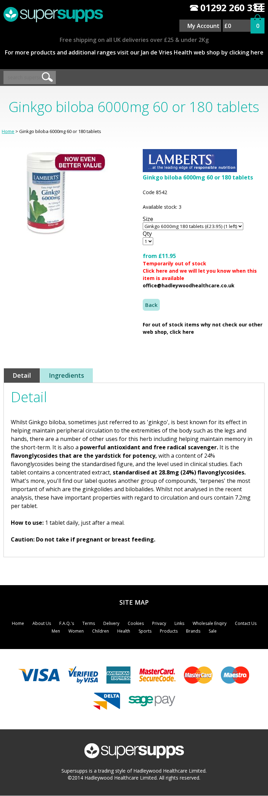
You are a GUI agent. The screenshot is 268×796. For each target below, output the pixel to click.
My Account (203, 26)
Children (100, 631)
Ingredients (66, 375)
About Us (41, 623)
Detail (22, 375)
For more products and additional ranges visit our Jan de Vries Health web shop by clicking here (134, 52)
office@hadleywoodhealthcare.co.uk (188, 285)
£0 (227, 26)
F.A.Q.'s (66, 623)
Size (148, 219)
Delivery (111, 623)
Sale (213, 631)
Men (56, 631)
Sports (145, 631)
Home (8, 131)
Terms (88, 623)
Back (151, 304)
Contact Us (245, 623)
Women (76, 631)
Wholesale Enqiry (209, 623)
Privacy (159, 623)
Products (169, 631)
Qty (147, 233)
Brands (193, 631)
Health (123, 631)
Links (179, 623)
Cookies (136, 623)
